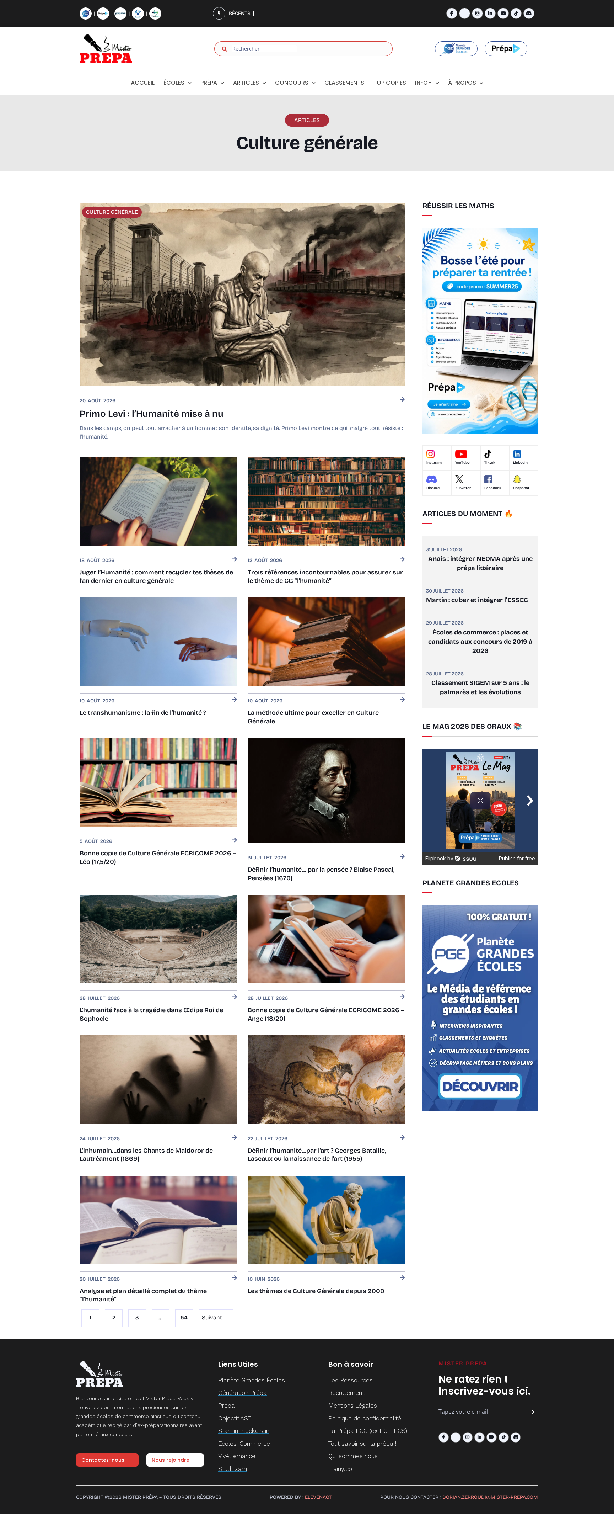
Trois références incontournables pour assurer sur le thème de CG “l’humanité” (325, 576)
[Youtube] (502, 13)
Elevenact (318, 1497)
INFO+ (423, 83)
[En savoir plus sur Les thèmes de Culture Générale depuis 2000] (402, 1278)
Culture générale (112, 212)
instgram (434, 463)
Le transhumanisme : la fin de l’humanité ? (143, 713)
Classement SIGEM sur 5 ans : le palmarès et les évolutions (480, 687)
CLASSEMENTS (344, 83)
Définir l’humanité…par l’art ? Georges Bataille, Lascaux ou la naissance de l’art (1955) (317, 1155)
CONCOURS (291, 83)
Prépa (208, 83)
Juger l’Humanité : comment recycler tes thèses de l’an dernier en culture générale (156, 576)
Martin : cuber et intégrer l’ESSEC (477, 600)
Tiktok (489, 463)
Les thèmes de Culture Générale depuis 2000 (316, 1291)
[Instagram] (477, 13)
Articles (246, 83)
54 (184, 1315)
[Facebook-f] (451, 13)
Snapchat (521, 488)
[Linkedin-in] (490, 13)
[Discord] (528, 13)
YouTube (462, 463)
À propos (462, 83)
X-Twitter (463, 488)
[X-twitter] (464, 13)
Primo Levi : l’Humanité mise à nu (151, 413)
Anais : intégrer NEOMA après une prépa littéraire (480, 563)
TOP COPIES (389, 83)
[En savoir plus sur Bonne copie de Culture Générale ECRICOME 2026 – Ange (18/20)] (402, 997)
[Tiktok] (516, 13)
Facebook (492, 488)
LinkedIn (520, 463)
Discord (433, 488)
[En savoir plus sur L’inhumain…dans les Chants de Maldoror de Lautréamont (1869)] (234, 1138)
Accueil (143, 83)
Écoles (173, 83)
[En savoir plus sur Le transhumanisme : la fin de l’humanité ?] (234, 700)
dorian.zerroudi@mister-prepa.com (490, 1497)
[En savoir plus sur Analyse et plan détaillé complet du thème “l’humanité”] (234, 1278)
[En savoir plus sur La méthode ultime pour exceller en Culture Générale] (402, 700)
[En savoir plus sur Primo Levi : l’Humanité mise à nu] (402, 400)
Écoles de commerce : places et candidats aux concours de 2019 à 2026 (480, 641)
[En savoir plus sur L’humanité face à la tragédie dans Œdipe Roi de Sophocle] (234, 997)
